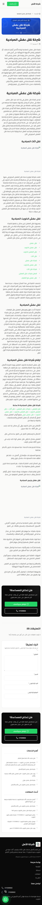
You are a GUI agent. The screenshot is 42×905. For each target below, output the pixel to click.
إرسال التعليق (30, 702)
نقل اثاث (34, 256)
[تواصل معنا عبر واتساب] (5, 899)
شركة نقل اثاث (32, 269)
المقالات (37, 874)
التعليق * (35, 654)
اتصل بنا (37, 877)
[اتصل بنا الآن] (5, 892)
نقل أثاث (12, 409)
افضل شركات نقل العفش (28, 273)
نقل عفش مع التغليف (29, 277)
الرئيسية (36, 14)
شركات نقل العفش (23, 409)
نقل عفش (33, 243)
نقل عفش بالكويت (30, 264)
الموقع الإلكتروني (33, 692)
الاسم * (36, 674)
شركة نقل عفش (31, 260)
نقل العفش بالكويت (21, 411)
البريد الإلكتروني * (33, 683)
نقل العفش (36, 409)
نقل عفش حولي (28, 414)
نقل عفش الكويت (30, 247)
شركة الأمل (35, 4)
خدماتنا (38, 870)
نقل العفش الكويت (30, 251)
